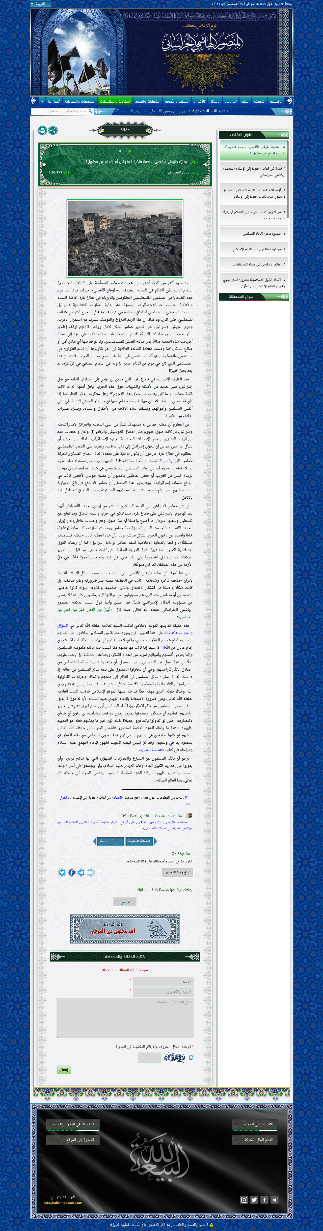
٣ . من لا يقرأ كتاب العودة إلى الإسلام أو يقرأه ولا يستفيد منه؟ (254, 215)
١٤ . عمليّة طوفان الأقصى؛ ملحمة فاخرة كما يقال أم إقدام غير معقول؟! (254, 150)
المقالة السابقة (139, 841)
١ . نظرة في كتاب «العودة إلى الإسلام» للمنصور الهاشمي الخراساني (254, 172)
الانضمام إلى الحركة (258, 1124)
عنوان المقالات (241, 134)
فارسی (125, 901)
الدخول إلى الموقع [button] (80, 1140)
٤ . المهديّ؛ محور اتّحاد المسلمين (264, 234)
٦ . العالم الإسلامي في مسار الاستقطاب (259, 264)
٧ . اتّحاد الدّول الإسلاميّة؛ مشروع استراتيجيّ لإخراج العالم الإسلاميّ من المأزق (254, 283)
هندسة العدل (152, 750)
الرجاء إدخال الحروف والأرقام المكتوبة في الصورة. (154, 1047)
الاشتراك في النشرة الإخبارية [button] (72, 1124)
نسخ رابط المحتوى (177, 872)
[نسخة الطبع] (42, 130)
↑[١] (187, 798)
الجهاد (118, 798)
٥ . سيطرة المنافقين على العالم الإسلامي (258, 249)
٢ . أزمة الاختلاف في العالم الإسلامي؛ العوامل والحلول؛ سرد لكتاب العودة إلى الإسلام (254, 193)
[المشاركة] (53, 130)
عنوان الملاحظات (240, 296)
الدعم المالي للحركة (258, 1140)
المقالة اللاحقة (111, 841)
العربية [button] (40, 4)
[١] (163, 648)
